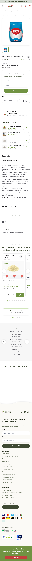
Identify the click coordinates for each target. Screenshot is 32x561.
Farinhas (21, 15)
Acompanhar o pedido (9, 507)
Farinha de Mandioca (16, 331)
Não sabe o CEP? (6, 105)
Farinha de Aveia (16, 349)
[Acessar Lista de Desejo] (21, 6)
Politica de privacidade (8, 477)
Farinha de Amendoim (16, 346)
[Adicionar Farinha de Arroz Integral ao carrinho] (26, 147)
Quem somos (5, 453)
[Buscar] (3, 11)
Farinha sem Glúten (16, 344)
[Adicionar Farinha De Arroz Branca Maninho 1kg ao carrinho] (26, 134)
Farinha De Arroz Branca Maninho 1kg (15, 132)
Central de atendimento (8, 474)
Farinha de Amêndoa (16, 339)
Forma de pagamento (8, 469)
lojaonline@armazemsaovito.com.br (12, 492)
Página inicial (5, 15)
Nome (3, 429)
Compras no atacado (7, 482)
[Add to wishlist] (28, 57)
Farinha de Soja (16, 354)
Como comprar (6, 459)
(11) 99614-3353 (6, 490)
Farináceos (14, 15)
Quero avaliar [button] (16, 237)
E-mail (3, 437)
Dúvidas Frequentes (7, 464)
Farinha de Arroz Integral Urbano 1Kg (15, 126)
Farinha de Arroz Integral (14, 145)
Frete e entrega (6, 472)
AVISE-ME (16, 90)
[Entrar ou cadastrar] (25, 6)
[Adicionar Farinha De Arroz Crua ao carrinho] (26, 141)
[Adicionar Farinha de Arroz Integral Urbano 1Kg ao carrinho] (26, 128)
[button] (3, 6)
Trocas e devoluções (7, 466)
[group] (5, 50)
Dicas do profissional (7, 479)
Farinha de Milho (16, 336)
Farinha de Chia (16, 351)
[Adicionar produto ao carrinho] (20, 295)
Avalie (21, 59)
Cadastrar (14, 445)
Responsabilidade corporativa (10, 456)
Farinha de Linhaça (16, 341)
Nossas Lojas (5, 461)
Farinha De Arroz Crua (14, 139)
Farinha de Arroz (16, 334)
